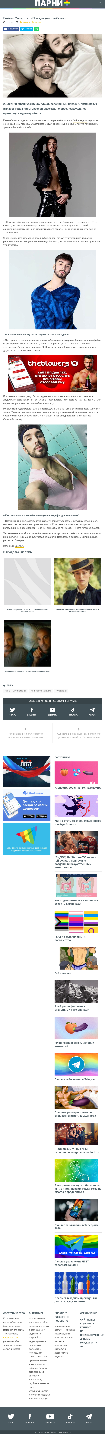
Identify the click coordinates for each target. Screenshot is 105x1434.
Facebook (13, 28)
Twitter (28, 28)
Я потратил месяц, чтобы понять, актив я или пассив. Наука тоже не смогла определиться (78, 1188)
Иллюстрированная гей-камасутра (78, 787)
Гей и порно (63, 973)
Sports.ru (19, 546)
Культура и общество (30, 22)
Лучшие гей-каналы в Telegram (75, 1079)
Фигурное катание (41, 690)
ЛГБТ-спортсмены (16, 690)
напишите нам (10, 1337)
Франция (62, 690)
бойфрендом (80, 120)
